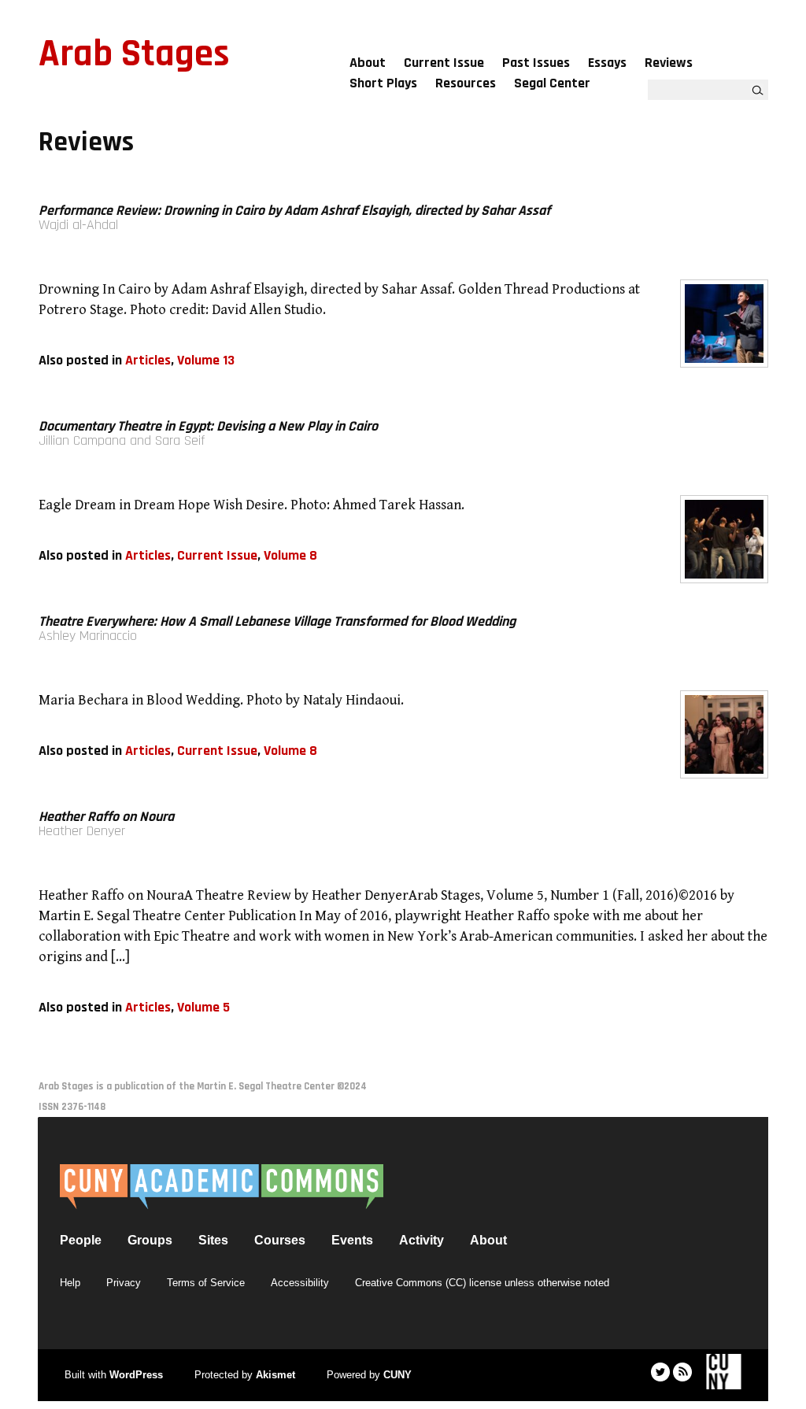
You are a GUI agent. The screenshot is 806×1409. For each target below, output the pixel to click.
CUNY (397, 1375)
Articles (148, 360)
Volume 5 (203, 1007)
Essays (607, 63)
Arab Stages (134, 54)
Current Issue (444, 63)
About (367, 63)
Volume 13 (206, 360)
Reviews (669, 63)
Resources (465, 83)
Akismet (275, 1375)
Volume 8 (290, 555)
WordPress (136, 1375)
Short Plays (383, 83)
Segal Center (552, 83)
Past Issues (536, 63)
